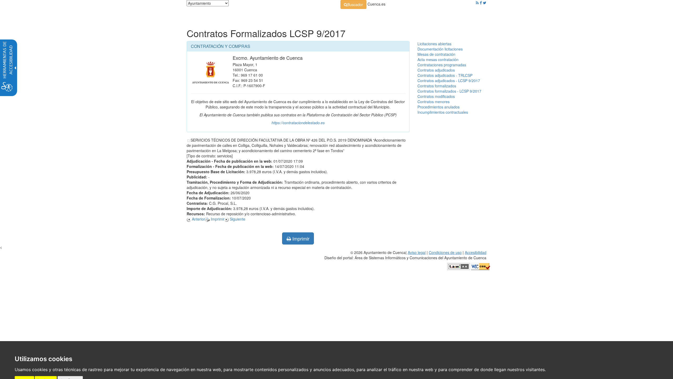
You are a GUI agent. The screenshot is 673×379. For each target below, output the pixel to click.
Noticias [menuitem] (471, 15)
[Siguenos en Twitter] (484, 2)
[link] (353, 4)
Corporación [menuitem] (261, 15)
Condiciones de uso (445, 252)
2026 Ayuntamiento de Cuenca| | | (405, 255)
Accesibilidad (475, 252)
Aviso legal (417, 252)
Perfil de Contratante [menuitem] (362, 15)
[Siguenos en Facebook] (481, 2)
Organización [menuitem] (293, 15)
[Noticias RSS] (477, 2)
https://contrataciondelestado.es (298, 122)
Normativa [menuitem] (324, 15)
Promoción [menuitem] (448, 15)
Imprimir (300, 238)
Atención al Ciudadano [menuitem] (409, 15)
